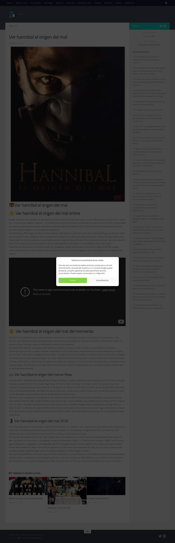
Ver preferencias (102, 280)
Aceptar (73, 280)
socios (91, 268)
